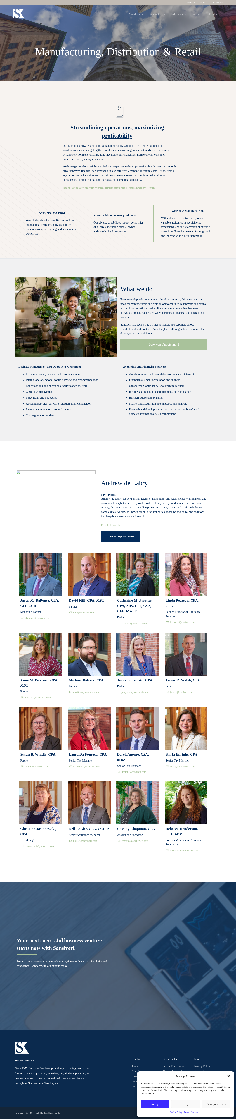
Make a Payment (216, 2)
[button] (228, 1076)
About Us (137, 1071)
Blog (134, 1076)
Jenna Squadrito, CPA (134, 680)
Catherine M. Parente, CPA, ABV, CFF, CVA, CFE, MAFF (134, 605)
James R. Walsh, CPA (183, 680)
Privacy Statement (192, 1112)
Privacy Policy (202, 1066)
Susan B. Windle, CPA (37, 754)
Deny (186, 1104)
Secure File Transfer (196, 2)
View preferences (216, 1104)
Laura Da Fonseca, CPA (88, 754)
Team (135, 1066)
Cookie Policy (176, 1112)
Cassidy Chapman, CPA (136, 829)
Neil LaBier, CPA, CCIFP (89, 829)
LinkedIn (115, 525)
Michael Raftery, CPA (86, 680)
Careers (136, 1085)
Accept (155, 1104)
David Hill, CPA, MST (86, 600)
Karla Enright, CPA (181, 754)
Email (104, 525)
